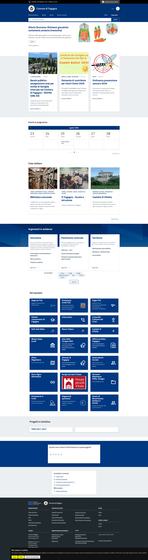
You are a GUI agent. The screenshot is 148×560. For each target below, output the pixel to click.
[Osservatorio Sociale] (113, 363)
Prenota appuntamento (63, 485)
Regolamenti (55, 541)
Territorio (97, 238)
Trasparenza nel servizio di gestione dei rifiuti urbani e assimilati (84, 542)
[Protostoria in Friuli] (53, 403)
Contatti (30, 530)
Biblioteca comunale (41, 197)
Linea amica (67, 317)
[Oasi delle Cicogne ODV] (83, 345)
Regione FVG (36, 300)
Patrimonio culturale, (41, 192)
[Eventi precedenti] (30, 128)
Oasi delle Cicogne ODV (67, 340)
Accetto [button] (14, 557)
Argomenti (114, 15)
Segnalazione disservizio (81, 538)
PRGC (106, 15)
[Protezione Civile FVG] (83, 305)
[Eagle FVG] (113, 305)
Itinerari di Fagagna (66, 358)
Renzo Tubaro (68, 329)
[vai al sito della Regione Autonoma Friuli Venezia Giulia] (43, 2)
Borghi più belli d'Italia (71, 374)
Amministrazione (33, 508)
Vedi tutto (115, 153)
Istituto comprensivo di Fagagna (38, 319)
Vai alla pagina (35, 109)
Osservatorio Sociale (97, 358)
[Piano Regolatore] (53, 363)
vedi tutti (74, 282)
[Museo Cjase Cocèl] (53, 345)
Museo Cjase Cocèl (36, 340)
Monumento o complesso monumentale (103, 192)
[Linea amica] (83, 320)
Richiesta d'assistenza (80, 534)
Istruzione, (51, 192)
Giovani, (69, 76)
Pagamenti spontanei (66, 397)
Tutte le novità (33, 45)
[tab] (70, 152)
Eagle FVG (96, 300)
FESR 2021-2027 (38, 429)
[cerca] (118, 8)
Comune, (32, 192)
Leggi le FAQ (59, 477)
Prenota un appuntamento (104, 541)
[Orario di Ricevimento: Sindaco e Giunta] (113, 403)
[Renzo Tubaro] (83, 331)
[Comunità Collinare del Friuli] (113, 320)
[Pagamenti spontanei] (83, 403)
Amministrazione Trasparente (60, 530)
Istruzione (35, 238)
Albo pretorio (55, 538)
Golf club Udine (38, 329)
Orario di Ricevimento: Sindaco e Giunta (98, 399)
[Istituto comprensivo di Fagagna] (53, 320)
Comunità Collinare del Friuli (97, 319)
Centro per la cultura (49, 193)
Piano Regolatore (36, 358)
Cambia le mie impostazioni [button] (32, 557)
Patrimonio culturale (72, 238)
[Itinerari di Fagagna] (83, 363)
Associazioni (74, 76)
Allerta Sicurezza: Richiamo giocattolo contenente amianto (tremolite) (48, 28)
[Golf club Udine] (53, 331)
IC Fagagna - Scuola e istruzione (72, 198)
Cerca (115, 20)
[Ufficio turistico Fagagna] (113, 345)
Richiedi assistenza (61, 479)
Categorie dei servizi (57, 508)
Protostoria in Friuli (37, 397)
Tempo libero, (34, 193)
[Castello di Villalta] (113, 331)
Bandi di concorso (56, 536)
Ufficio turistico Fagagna (99, 340)
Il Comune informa (35, 76)
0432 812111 (65, 482)
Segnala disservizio (61, 491)
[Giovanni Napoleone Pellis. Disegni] (113, 382)
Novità (100, 508)
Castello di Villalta (102, 197)
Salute (94, 76)
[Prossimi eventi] (118, 128)
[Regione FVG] (53, 305)
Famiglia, (64, 76)
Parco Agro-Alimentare (36, 375)
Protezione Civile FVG (66, 301)
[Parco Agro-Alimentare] (53, 382)
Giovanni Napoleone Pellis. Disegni (98, 376)
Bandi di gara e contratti (57, 534)
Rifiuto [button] (21, 557)
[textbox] (73, 455)
